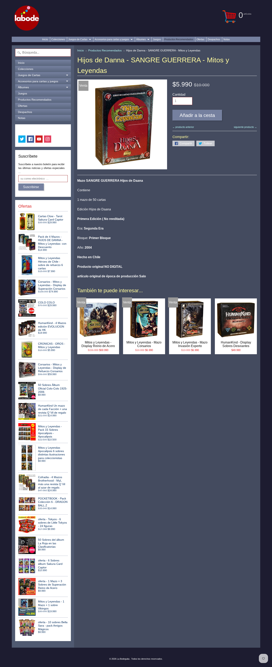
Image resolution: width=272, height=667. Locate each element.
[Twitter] (21, 139)
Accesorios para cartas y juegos (112, 39)
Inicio (45, 39)
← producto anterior (183, 127)
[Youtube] (39, 139)
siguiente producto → (245, 127)
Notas (226, 39)
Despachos (214, 39)
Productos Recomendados (178, 39)
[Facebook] (30, 139)
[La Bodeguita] (27, 18)
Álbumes (141, 39)
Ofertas (200, 39)
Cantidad (178, 94)
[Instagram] (47, 139)
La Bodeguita (123, 659)
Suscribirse (31, 187)
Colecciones (58, 39)
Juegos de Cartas (77, 39)
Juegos (157, 39)
